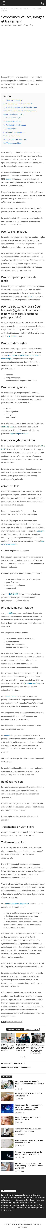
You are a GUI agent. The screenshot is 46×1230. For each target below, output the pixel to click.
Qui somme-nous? (19, 1221)
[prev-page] (21, 1057)
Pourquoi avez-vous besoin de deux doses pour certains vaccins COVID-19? (29, 1165)
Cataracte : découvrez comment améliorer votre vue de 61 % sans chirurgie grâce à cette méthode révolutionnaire (37, 1048)
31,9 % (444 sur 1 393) (31, 683)
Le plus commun (10, 696)
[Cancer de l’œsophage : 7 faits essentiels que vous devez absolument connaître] (8, 1038)
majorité (7, 735)
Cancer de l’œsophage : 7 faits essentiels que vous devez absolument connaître (7, 1047)
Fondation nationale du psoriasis (16, 904)
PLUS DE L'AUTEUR (32, 1029)
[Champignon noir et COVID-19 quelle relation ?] (7, 1120)
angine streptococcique (18, 434)
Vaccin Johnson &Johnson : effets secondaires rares (29, 1141)
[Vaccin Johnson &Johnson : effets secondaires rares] (7, 1143)
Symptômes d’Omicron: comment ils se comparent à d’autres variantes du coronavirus (29, 1107)
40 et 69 (12, 336)
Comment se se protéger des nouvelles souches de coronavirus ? (29, 1083)
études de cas (7, 427)
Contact (30, 1221)
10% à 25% (13, 594)
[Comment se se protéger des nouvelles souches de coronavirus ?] (7, 1084)
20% (11, 613)
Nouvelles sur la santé (14, 1022)
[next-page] (24, 1057)
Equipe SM (7, 25)
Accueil (3, 8)
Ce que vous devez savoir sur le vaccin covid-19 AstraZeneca (28, 1153)
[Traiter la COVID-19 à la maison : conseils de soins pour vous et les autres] (7, 1132)
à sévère (40, 531)
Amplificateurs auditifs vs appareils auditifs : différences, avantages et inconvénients (23, 1047)
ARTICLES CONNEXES (15, 1029)
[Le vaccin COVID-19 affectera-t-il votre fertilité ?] (7, 1096)
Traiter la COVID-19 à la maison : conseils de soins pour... (28, 1130)
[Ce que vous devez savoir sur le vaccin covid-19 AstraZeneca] (7, 1155)
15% (30, 296)
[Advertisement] (23, 50)
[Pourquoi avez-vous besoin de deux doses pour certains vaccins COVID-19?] (7, 1166)
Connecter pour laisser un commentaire (16, 1067)
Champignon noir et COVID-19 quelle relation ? (27, 1118)
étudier (8, 179)
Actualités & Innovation (14, 8)
